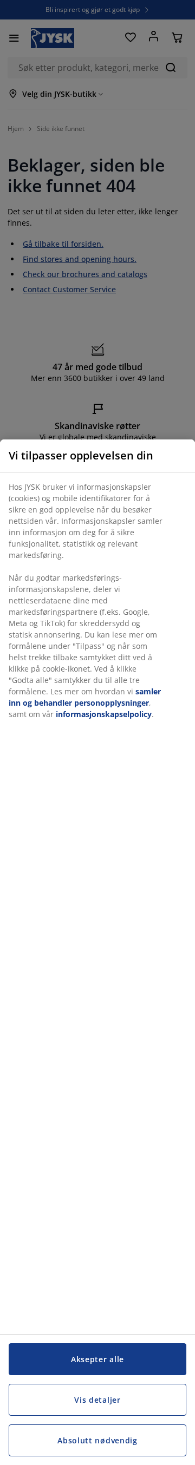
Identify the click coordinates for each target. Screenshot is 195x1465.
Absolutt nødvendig (97, 1440)
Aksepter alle (97, 1359)
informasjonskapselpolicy (104, 714)
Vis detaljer (97, 1400)
